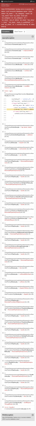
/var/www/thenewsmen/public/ (16, 409)
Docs (33, 1)
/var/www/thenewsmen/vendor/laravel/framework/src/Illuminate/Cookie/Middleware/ (19, 232)
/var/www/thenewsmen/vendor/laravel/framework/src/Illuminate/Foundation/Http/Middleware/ (19, 308)
